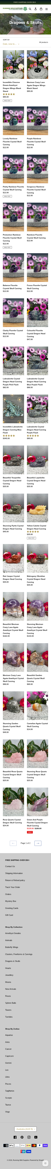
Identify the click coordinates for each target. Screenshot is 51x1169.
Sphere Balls (10, 1003)
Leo (6, 1070)
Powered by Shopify (37, 1160)
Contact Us (10, 866)
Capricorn (9, 1056)
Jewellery (9, 975)
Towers (8, 1010)
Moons (8, 982)
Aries (7, 1042)
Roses (8, 996)
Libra (7, 1077)
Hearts (8, 968)
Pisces (8, 1084)
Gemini (8, 1063)
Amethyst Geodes (13, 933)
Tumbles (9, 1017)
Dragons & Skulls (12, 961)
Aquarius (9, 1035)
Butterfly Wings (11, 947)
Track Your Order (12, 887)
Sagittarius (9, 1091)
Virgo (7, 1112)
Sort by (6, 40)
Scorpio (8, 1098)
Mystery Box (10, 901)
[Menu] (46, 9)
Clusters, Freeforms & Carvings (18, 954)
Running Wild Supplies (21, 1160)
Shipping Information (14, 873)
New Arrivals (10, 989)
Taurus (8, 1105)
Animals (8, 940)
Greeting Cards (11, 908)
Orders (8, 894)
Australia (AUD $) (24, 1129)
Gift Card (9, 915)
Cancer (8, 1049)
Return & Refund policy (15, 880)
